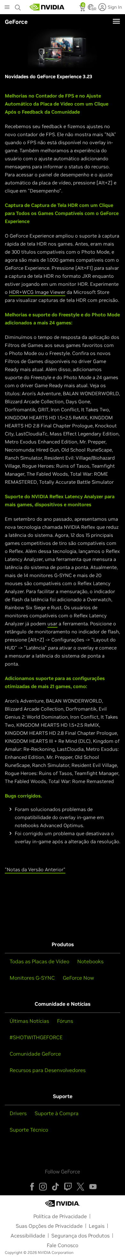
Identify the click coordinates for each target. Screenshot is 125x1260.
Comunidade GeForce (35, 1053)
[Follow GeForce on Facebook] (32, 1186)
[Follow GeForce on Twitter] (80, 1186)
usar (52, 624)
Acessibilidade (28, 1235)
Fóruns (65, 1021)
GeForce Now (78, 978)
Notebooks (90, 961)
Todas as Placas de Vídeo (39, 961)
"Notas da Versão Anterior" (35, 869)
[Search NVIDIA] (18, 6)
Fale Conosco (62, 1245)
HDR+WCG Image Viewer (37, 292)
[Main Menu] (7, 7)
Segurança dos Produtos (80, 1235)
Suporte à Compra (57, 1113)
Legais (96, 1226)
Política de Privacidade (60, 1216)
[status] (83, 9)
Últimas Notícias (29, 1021)
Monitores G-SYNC (32, 978)
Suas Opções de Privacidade (49, 1226)
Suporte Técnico (29, 1129)
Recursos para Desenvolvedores (48, 1070)
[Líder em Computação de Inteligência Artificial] (47, 7)
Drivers (18, 1113)
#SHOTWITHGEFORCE (36, 1037)
